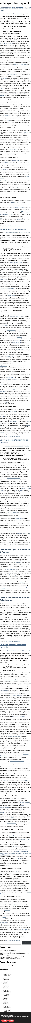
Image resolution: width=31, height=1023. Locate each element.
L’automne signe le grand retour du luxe (10, 952)
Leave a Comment (15, 226)
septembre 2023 (7, 995)
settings (12, 1018)
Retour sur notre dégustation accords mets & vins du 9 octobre (14, 954)
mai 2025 (5, 982)
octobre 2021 (6, 1010)
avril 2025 (5, 983)
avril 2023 (5, 1001)
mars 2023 (6, 1002)
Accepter (4, 1020)
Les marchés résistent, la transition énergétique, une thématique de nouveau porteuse (13, 956)
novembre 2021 (7, 1009)
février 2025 (6, 986)
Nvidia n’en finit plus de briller (8, 950)
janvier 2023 (6, 1005)
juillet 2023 (6, 997)
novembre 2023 (7, 993)
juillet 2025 (6, 979)
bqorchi (26, 14)
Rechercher (26, 943)
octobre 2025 (6, 975)
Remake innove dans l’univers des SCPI (10, 958)
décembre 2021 (7, 1007)
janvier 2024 (6, 990)
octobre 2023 (6, 994)
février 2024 (6, 989)
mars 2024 (6, 987)
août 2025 (5, 978)
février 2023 (6, 1003)
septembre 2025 (7, 977)
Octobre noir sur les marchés (13, 229)
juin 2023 (5, 998)
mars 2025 (6, 985)
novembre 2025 (7, 974)
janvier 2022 (6, 1006)
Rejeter (11, 1020)
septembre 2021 (7, 1011)
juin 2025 (5, 981)
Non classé (8, 226)
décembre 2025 (7, 973)
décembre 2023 (7, 991)
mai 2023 (5, 999)
